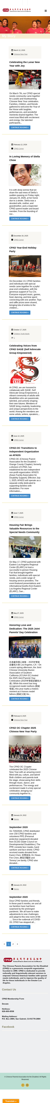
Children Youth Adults (21, 334)
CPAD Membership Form (13, 999)
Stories (16, 819)
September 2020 (18, 827)
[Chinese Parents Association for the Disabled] (16, 10)
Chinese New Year (20, 54)
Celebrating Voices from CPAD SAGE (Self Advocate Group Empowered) (25, 349)
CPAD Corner (19, 149)
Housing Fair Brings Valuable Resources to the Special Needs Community (24, 529)
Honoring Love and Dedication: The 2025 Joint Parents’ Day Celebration (24, 629)
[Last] (17, 944)
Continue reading (19, 127)
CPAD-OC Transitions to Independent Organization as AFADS (24, 452)
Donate (5, 1004)
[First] (4, 944)
